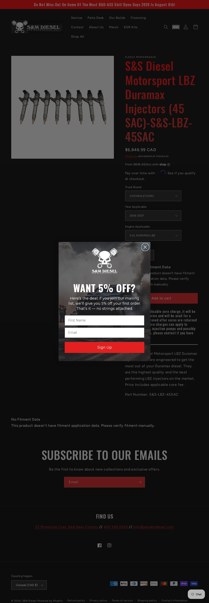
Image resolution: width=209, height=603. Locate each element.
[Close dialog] (145, 247)
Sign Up (104, 347)
